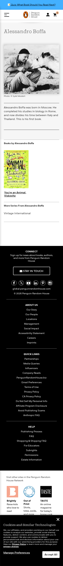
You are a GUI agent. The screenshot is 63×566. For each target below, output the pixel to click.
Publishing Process (31, 431)
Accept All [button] (51, 554)
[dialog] (31, 540)
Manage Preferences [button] (16, 552)
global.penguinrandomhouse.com (32, 288)
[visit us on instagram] (50, 283)
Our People (31, 314)
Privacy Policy (31, 391)
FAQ (31, 436)
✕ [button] (58, 520)
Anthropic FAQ (31, 415)
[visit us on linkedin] (35, 283)
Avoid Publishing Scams (31, 410)
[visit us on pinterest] (43, 283)
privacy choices (11, 546)
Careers (31, 338)
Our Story (31, 309)
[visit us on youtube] (28, 283)
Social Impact (31, 328)
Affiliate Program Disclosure (31, 405)
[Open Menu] (6, 15)
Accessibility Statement (31, 333)
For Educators (31, 445)
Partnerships (31, 359)
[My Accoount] (48, 14)
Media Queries (31, 363)
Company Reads (32, 373)
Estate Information (31, 459)
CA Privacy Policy (31, 396)
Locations (31, 319)
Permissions (31, 455)
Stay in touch (32, 271)
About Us (31, 305)
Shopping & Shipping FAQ (31, 441)
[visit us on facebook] (14, 283)
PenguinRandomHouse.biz (31, 377)
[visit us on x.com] (21, 283)
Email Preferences (32, 382)
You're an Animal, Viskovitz (15, 194)
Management (31, 323)
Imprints (31, 342)
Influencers (31, 368)
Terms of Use (31, 387)
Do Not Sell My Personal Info (31, 401)
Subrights (31, 450)
